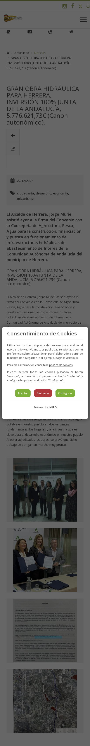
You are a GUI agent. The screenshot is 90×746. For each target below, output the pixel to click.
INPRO (52, 407)
